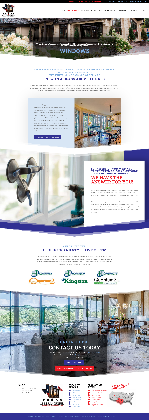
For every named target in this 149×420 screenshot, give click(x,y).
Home (64, 10)
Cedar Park (76, 395)
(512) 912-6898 (111, 1)
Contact (144, 10)
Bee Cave (76, 404)
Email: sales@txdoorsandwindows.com (74, 368)
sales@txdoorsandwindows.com (132, 1)
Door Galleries (133, 10)
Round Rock (77, 390)
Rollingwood (77, 397)
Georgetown (77, 399)
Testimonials (98, 10)
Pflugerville (77, 393)
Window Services (73, 10)
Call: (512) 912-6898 (74, 362)
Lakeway (75, 402)
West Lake (76, 406)
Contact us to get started (47, 137)
